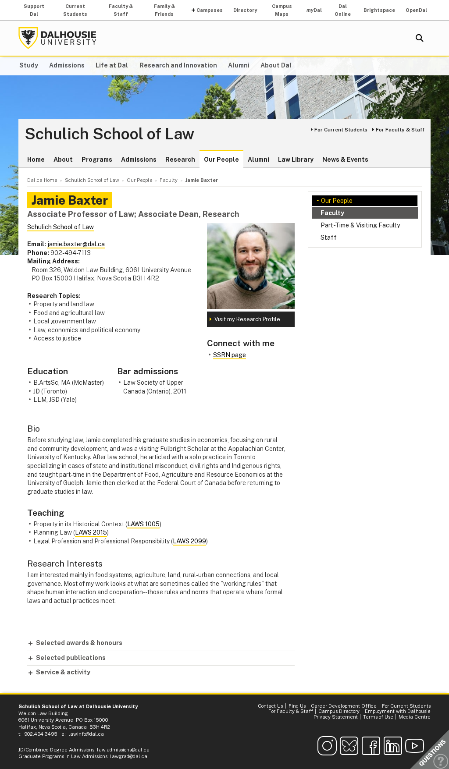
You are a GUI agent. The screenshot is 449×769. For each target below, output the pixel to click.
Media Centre (415, 717)
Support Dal (34, 10)
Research (180, 159)
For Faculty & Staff (400, 130)
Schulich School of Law (109, 134)
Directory (245, 10)
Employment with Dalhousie (398, 711)
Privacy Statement (336, 717)
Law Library (296, 159)
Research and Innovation (178, 65)
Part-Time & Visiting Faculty (360, 225)
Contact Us (270, 706)
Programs (97, 159)
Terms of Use (378, 717)
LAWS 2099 (189, 541)
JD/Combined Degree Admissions (56, 750)
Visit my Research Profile (247, 319)
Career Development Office (344, 706)
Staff (329, 237)
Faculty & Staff (121, 10)
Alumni (238, 65)
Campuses (209, 10)
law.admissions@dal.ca (123, 750)
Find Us (297, 706)
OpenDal (416, 10)
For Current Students (340, 130)
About (63, 159)
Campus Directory (339, 711)
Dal (314, 10)
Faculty (332, 212)
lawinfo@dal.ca (86, 734)
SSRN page (229, 354)
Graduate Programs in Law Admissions (62, 756)
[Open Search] (420, 38)
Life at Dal (112, 65)
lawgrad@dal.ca (128, 756)
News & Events (345, 159)
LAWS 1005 (143, 524)
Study (28, 65)
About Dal (276, 65)
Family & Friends (164, 10)
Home (36, 159)
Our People (221, 159)
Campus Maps (282, 10)
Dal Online (343, 10)
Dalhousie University (57, 38)
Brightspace (379, 10)
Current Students (75, 10)
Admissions (67, 65)
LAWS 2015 (91, 532)
